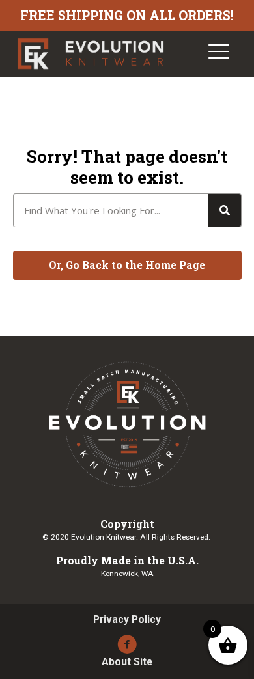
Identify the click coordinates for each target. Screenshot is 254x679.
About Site (127, 662)
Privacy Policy (127, 620)
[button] (127, 266)
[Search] (224, 210)
